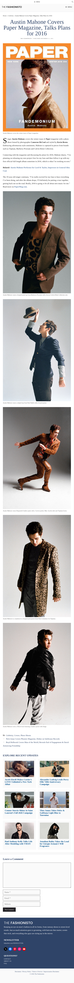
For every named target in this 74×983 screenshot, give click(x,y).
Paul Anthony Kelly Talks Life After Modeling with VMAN (18, 842)
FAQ (5, 963)
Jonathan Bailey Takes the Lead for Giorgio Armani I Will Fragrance (54, 843)
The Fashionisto (26, 38)
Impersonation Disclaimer (51, 971)
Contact (7, 959)
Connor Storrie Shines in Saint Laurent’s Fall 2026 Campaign (19, 811)
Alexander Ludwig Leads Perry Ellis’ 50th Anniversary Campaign (54, 781)
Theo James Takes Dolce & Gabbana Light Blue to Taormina (52, 812)
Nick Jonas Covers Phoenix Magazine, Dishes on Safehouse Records (33, 739)
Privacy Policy (26, 971)
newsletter (18, 943)
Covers (17, 735)
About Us (7, 961)
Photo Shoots (26, 735)
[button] (73, 2)
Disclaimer (18, 971)
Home (5, 16)
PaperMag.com (20, 187)
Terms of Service (37, 971)
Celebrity (11, 16)
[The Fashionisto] (12, 7)
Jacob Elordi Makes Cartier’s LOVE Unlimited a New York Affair (18, 781)
